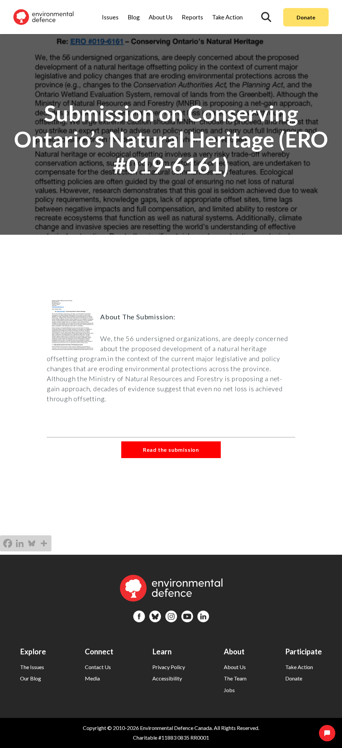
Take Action (227, 17)
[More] (44, 543)
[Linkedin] (20, 543)
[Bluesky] (32, 543)
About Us (161, 17)
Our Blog (30, 678)
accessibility (167, 678)
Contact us (98, 667)
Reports (192, 17)
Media (92, 678)
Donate (306, 17)
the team (235, 678)
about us (235, 667)
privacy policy (168, 667)
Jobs (229, 690)
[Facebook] (8, 543)
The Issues (32, 667)
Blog (134, 17)
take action (299, 667)
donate (293, 678)
